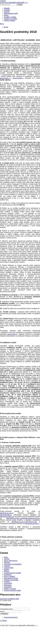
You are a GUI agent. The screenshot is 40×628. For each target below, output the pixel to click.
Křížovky (7, 562)
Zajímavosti (8, 583)
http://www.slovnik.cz (32, 523)
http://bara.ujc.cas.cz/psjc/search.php (24, 522)
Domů (6, 27)
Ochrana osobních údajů (12, 590)
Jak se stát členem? (10, 561)
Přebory (6, 571)
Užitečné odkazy (9, 20)
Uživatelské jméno (6, 609)
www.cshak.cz (5, 78)
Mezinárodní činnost (11, 578)
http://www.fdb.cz (6, 515)
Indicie (6, 15)
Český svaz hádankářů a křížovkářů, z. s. (14, 2)
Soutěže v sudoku (10, 17)
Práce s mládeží (9, 576)
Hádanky (7, 566)
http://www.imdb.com (7, 516)
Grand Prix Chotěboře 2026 (9, 599)
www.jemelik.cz (18, 78)
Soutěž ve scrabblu (10, 19)
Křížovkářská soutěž (11, 13)
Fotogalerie (8, 587)
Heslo (2, 611)
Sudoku (6, 569)
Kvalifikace (7, 575)
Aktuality (7, 8)
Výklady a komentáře (11, 580)
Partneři (6, 12)
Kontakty (7, 10)
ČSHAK (6, 559)
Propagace (7, 585)
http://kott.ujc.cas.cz (6, 513)
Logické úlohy (8, 568)
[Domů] (3, 1)
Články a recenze (10, 589)
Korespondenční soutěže (12, 573)
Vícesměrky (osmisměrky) (13, 564)
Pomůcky (7, 582)
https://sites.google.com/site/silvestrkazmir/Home (23, 518)
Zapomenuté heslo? (11, 617)
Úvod (6, 557)
